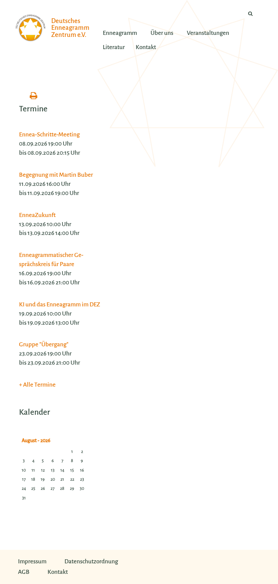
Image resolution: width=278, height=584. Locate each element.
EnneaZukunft (37, 215)
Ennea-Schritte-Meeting (49, 134)
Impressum (32, 561)
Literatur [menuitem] (114, 47)
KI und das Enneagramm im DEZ (59, 304)
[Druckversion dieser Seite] (33, 96)
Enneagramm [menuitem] (120, 33)
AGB (23, 572)
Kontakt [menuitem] (146, 47)
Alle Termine (39, 385)
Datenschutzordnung (91, 561)
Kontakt (57, 572)
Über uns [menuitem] (162, 33)
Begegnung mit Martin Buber (56, 175)
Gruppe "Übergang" (43, 344)
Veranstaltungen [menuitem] (208, 33)
